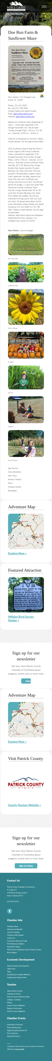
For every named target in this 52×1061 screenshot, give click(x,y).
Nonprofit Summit (13, 1036)
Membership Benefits (14, 929)
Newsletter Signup (13, 946)
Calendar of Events (14, 994)
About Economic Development (18, 966)
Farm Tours (12, 475)
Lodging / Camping (14, 999)
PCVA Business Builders (15, 944)
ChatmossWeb (19, 1049)
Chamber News (12, 926)
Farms (10, 483)
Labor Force (11, 968)
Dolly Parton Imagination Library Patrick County (24, 949)
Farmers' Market (14, 479)
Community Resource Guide (17, 941)
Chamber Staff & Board (15, 935)
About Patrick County (15, 991)
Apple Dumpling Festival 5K (17, 1030)
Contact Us (11, 938)
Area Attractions (14, 471)
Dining (9, 1002)
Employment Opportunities (17, 977)
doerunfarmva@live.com (23, 113)
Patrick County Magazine (16, 1011)
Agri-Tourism (13, 468)
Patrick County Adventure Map (18, 996)
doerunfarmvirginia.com (25, 116)
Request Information (14, 1008)
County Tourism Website (16, 1005)
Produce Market (14, 486)
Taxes (9, 971)
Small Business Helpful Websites (18, 974)
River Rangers (12, 952)
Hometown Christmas (15, 1024)
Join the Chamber (13, 932)
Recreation (12, 490)
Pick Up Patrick (12, 1033)
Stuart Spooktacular (14, 1027)
